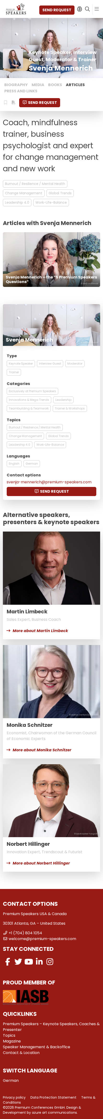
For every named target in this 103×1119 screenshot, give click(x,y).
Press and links (20, 91)
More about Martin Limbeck (40, 631)
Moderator (74, 363)
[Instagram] (50, 961)
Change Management (23, 193)
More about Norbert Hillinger (41, 863)
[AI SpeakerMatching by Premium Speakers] (79, 9)
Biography (16, 85)
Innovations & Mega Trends (29, 400)
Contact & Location (21, 1052)
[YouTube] (29, 961)
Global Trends (60, 193)
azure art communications (54, 1112)
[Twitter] (18, 961)
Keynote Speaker (21, 363)
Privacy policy (14, 1097)
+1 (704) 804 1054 (25, 933)
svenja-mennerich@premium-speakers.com (49, 482)
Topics (9, 1035)
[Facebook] (7, 961)
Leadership (63, 400)
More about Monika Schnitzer (42, 750)
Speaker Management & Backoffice (36, 1047)
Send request (56, 10)
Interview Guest (50, 363)
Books (55, 85)
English (14, 464)
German (32, 464)
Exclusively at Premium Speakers (32, 391)
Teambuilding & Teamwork (29, 408)
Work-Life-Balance (51, 202)
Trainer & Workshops (70, 408)
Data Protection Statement (53, 1097)
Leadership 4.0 (17, 202)
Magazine (12, 1041)
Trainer (14, 372)
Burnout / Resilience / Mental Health (35, 183)
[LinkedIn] (39, 961)
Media (38, 85)
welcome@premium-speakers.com (42, 938)
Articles (75, 85)
